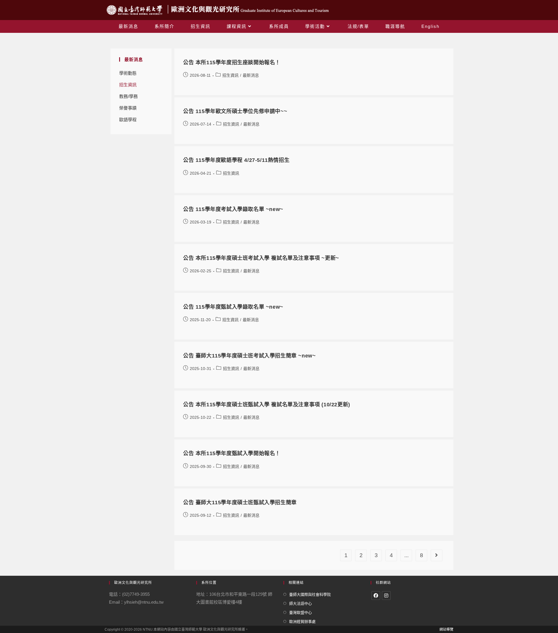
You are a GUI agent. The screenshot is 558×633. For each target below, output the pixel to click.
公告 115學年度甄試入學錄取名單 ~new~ (233, 307)
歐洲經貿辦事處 (302, 621)
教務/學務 (128, 96)
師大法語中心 (300, 603)
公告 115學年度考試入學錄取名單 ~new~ (233, 209)
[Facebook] (375, 595)
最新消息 (251, 75)
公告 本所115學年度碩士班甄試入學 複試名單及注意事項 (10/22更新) (266, 404)
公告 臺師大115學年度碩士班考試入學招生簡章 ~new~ (249, 356)
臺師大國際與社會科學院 (310, 594)
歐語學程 (128, 119)
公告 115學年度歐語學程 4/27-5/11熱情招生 (236, 160)
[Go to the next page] (436, 555)
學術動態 (128, 73)
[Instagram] (386, 595)
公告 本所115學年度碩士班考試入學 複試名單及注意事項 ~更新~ (261, 258)
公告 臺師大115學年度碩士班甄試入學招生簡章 (240, 502)
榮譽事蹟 (128, 108)
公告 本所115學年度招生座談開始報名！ (231, 62)
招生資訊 (128, 84)
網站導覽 (446, 629)
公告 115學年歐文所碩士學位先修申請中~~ (235, 111)
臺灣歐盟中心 (300, 612)
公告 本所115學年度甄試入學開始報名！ (231, 453)
